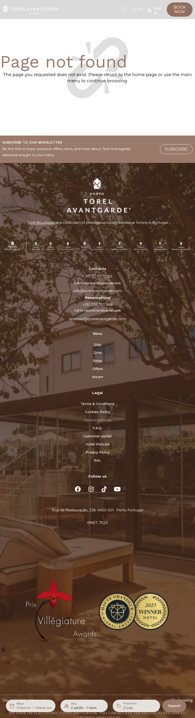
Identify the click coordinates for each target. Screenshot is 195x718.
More (96, 377)
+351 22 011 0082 (97, 276)
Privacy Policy (98, 452)
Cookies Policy (97, 412)
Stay (97, 344)
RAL (97, 460)
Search (174, 705)
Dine (97, 353)
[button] (7, 612)
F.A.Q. (97, 428)
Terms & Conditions (98, 404)
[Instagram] (91, 489)
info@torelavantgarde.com (97, 290)
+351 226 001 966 (97, 304)
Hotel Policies (98, 444)
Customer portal (97, 436)
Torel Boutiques (41, 222)
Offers (97, 369)
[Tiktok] (104, 489)
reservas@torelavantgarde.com (97, 319)
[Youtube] (117, 489)
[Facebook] (78, 489)
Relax (97, 361)
